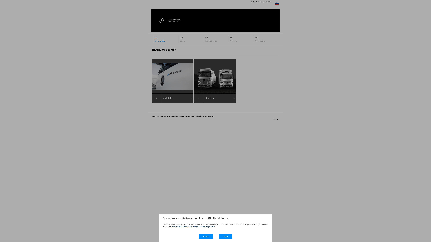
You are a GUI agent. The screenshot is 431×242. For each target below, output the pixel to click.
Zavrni (225, 236)
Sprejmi (206, 236)
